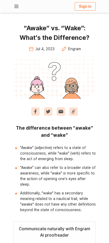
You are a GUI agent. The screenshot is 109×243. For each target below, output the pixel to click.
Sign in (85, 6)
